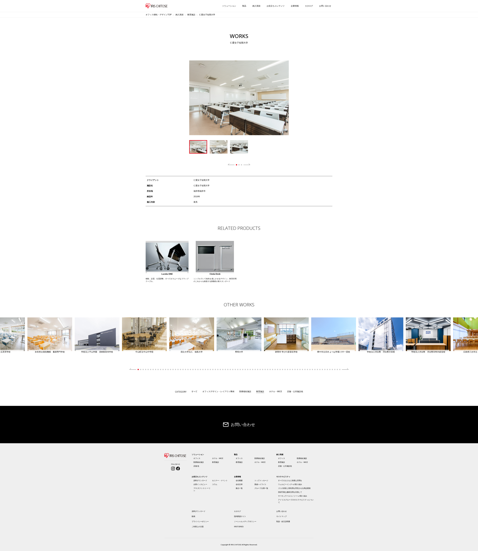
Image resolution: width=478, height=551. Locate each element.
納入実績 (256, 6)
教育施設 (260, 391)
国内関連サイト (240, 516)
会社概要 (239, 480)
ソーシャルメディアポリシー (245, 521)
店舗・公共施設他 (295, 391)
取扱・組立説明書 (283, 521)
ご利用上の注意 (198, 527)
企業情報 (295, 6)
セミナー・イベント (219, 480)
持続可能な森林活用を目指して (290, 492)
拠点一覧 (239, 488)
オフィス (196, 458)
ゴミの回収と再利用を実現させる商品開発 (294, 488)
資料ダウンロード (200, 480)
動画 (193, 516)
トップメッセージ (261, 480)
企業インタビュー (200, 484)
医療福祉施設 (245, 391)
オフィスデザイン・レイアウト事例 (218, 391)
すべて (194, 391)
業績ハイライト (260, 484)
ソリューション (229, 6)
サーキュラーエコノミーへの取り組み (292, 496)
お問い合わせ (325, 6)
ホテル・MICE (275, 391)
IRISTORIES (238, 527)
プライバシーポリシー (200, 521)
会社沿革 (239, 484)
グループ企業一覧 (261, 488)
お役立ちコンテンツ (276, 6)
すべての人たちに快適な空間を (290, 480)
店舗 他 (196, 466)
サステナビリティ (283, 477)
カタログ (309, 6)
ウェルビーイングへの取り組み (290, 484)
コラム (214, 484)
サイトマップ (281, 516)
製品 (244, 6)
